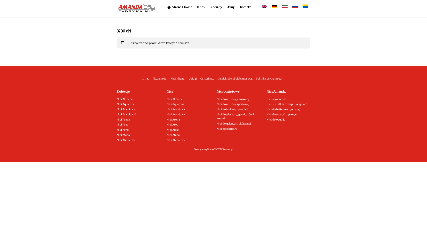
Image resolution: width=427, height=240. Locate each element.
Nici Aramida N (126, 114)
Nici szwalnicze (276, 99)
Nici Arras (123, 129)
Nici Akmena (125, 99)
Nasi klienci (178, 78)
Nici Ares (122, 124)
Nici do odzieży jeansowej (233, 99)
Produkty (215, 7)
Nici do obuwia (276, 119)
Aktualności (160, 78)
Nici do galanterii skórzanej (234, 123)
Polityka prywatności (269, 78)
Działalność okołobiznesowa (235, 78)
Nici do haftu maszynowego (284, 109)
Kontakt (245, 7)
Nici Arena (123, 119)
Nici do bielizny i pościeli (232, 109)
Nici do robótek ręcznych (282, 114)
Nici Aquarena (125, 104)
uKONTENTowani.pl (221, 149)
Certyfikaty (207, 78)
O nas (201, 7)
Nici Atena (123, 134)
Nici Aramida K (126, 109)
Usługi (231, 7)
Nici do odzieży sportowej (233, 104)
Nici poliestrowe (227, 128)
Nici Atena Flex (126, 140)
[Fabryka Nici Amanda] (137, 10)
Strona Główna (182, 7)
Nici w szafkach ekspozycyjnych (287, 104)
